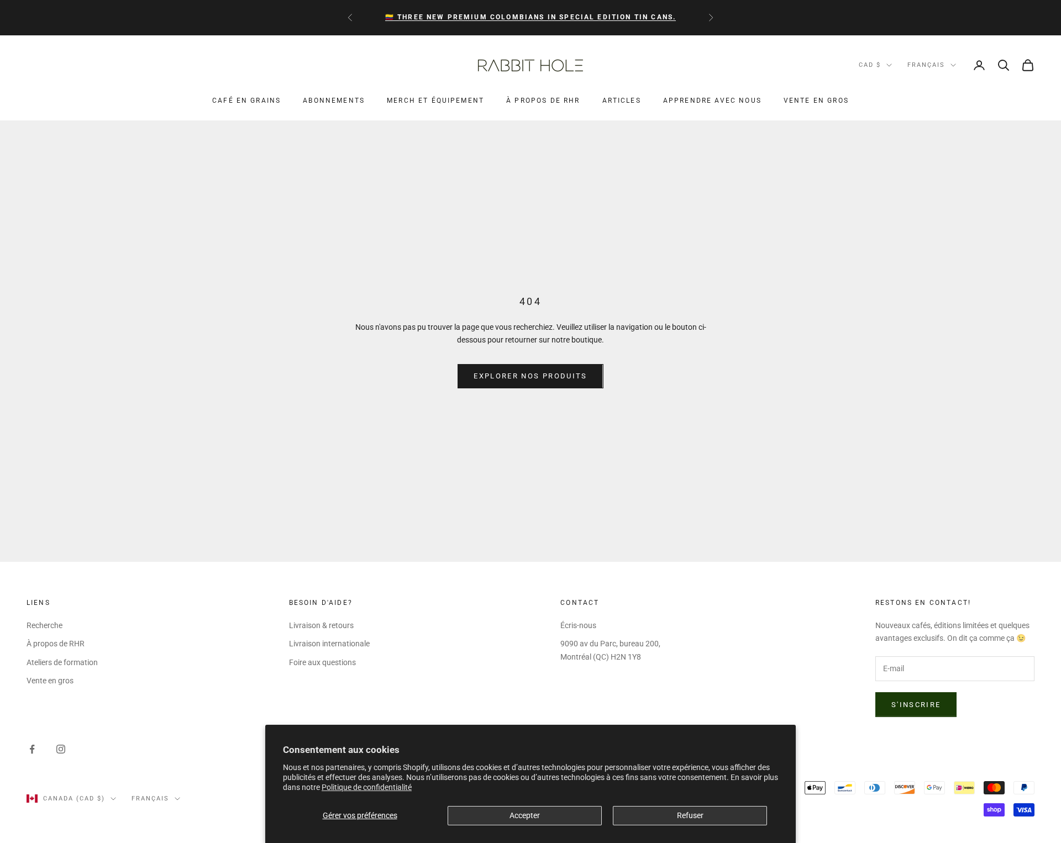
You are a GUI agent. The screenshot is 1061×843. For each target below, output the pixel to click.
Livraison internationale (329, 643)
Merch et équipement (435, 100)
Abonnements (334, 100)
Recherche (44, 625)
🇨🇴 (530, 17)
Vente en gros (816, 100)
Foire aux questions (322, 662)
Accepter (525, 815)
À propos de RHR (543, 100)
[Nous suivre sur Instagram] (60, 749)
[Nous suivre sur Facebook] (32, 749)
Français (926, 65)
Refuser (690, 815)
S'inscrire (916, 704)
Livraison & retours (321, 625)
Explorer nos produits (530, 376)
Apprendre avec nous (712, 100)
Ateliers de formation (62, 662)
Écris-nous (578, 625)
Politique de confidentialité (367, 787)
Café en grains (246, 100)
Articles (621, 100)
